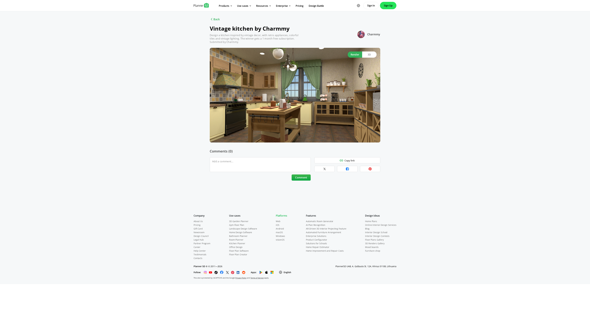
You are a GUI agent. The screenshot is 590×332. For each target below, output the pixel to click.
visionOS (280, 239)
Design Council (201, 236)
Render (355, 54)
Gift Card (198, 228)
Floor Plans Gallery (374, 239)
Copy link (349, 160)
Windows (280, 236)
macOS (279, 232)
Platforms (281, 215)
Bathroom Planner (238, 236)
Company (199, 215)
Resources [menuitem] (262, 6)
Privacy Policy (240, 278)
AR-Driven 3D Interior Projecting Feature (326, 228)
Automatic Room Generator (319, 221)
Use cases (234, 215)
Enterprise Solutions (316, 236)
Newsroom (199, 232)
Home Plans (371, 221)
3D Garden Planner (238, 221)
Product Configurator (316, 239)
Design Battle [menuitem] (316, 6)
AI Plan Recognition (315, 224)
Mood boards (371, 247)
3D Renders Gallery (374, 243)
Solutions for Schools (316, 243)
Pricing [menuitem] (299, 6)
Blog (367, 228)
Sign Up (388, 5)
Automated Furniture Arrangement (323, 232)
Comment (301, 177)
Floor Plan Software (238, 250)
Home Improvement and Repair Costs (325, 250)
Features (311, 215)
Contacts (198, 258)
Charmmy (373, 34)
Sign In (371, 5)
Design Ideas (372, 215)
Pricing (197, 224)
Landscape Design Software (243, 228)
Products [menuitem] (224, 6)
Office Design (236, 247)
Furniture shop (372, 250)
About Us (198, 221)
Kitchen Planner (237, 243)
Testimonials (200, 254)
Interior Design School (376, 232)
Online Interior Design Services (380, 224)
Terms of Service (257, 278)
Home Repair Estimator (317, 247)
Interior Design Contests (377, 236)
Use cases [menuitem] (242, 6)
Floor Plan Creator (238, 254)
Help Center (200, 250)
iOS (277, 224)
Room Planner (236, 239)
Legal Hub (199, 239)
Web (278, 221)
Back (216, 19)
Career (197, 247)
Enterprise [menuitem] (282, 6)
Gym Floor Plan (236, 224)
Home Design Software (240, 232)
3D (369, 54)
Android (280, 228)
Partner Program (202, 243)
